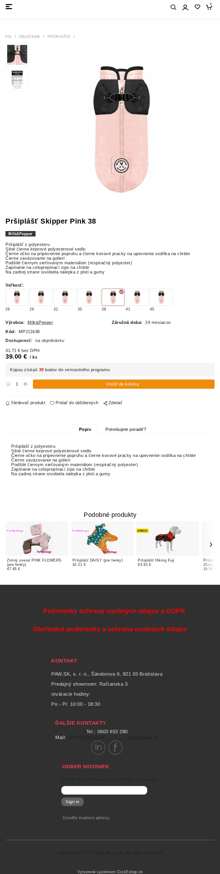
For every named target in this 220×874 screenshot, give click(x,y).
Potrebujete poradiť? (125, 429)
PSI (8, 37)
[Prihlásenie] (185, 7)
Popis (85, 429)
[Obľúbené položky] (197, 7)
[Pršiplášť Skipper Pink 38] (121, 129)
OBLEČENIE (29, 37)
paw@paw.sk (143, 737)
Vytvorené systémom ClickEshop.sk (110, 872)
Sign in (72, 801)
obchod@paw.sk (86, 737)
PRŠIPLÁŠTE (59, 37)
